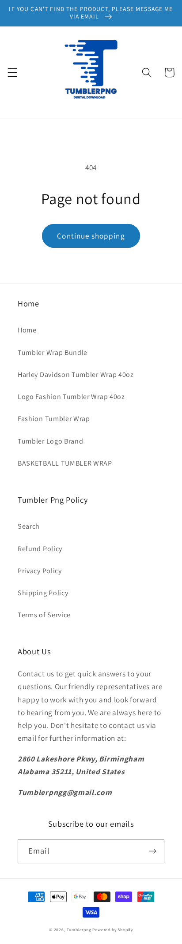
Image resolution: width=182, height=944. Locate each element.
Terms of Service (44, 614)
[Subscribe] (152, 851)
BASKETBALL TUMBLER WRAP (65, 463)
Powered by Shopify (112, 930)
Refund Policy (40, 548)
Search (29, 526)
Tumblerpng (79, 930)
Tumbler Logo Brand (50, 441)
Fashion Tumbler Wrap (54, 418)
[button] (12, 72)
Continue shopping (91, 236)
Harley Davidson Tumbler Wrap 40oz (76, 374)
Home (27, 330)
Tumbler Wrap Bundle (52, 352)
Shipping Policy (43, 592)
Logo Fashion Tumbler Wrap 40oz (71, 396)
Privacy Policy (40, 570)
